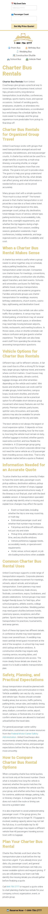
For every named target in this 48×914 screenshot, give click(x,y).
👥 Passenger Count (20, 14)
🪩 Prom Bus (14, 47)
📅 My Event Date (18, 4)
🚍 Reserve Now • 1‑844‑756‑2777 (24, 910)
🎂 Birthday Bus (32, 47)
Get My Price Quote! (24, 26)
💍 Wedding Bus (24, 51)
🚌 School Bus (14, 59)
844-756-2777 (12, 886)
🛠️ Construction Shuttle (24, 55)
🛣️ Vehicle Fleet (33, 59)
